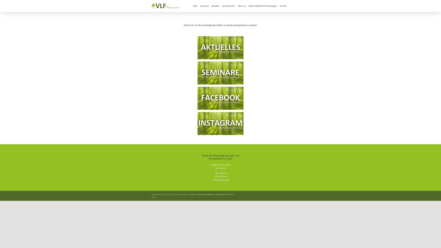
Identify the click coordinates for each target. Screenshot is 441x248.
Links (153, 197)
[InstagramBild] (220, 113)
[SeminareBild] (220, 62)
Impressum (192, 194)
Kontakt (230, 194)
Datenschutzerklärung (205, 194)
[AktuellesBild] (220, 37)
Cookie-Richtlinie (220, 194)
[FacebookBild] (220, 87)
